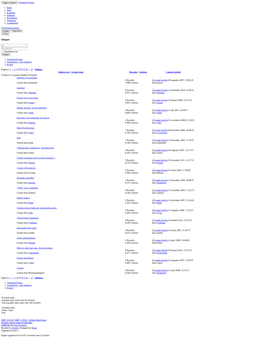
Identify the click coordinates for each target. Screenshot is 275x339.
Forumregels (12, 23)
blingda (32, 123)
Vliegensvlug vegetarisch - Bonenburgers (35, 148)
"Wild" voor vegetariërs (27, 188)
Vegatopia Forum (26, 2)
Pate (19, 138)
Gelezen (143, 72)
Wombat (160, 93)
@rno (159, 213)
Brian (34, 328)
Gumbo (20, 268)
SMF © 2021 (21, 320)
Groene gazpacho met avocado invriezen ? (36, 158)
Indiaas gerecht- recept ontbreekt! (32, 108)
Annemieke (33, 253)
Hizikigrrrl (161, 183)
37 (32, 69)
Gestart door (77, 72)
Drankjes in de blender (27, 78)
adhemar (32, 93)
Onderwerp (63, 72)
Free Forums (20, 325)
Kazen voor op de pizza (27, 98)
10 (26, 69)
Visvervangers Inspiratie (28, 218)
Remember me (11, 51)
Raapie (32, 163)
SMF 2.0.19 (7, 320)
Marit (31, 203)
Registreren (12, 18)
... (12, 69)
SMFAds (5, 325)
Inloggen (11, 15)
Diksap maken (23, 198)
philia (31, 113)
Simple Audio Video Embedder (17, 323)
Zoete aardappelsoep (26, 238)
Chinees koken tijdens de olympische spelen (37, 208)
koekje (32, 103)
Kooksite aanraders (25, 178)
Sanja (31, 133)
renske (160, 103)
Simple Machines (37, 320)
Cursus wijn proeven (26, 168)
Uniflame (33, 223)
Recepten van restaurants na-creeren (33, 118)
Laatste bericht (173, 72)
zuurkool (21, 88)
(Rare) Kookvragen (25, 128)
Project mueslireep (25, 258)
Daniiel (15, 328)
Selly (159, 123)
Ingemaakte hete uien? (27, 228)
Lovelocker (162, 133)
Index (9, 7)
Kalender (11, 13)
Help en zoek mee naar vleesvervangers (35, 248)
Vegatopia (11, 20)
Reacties (133, 72)
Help (9, 10)
